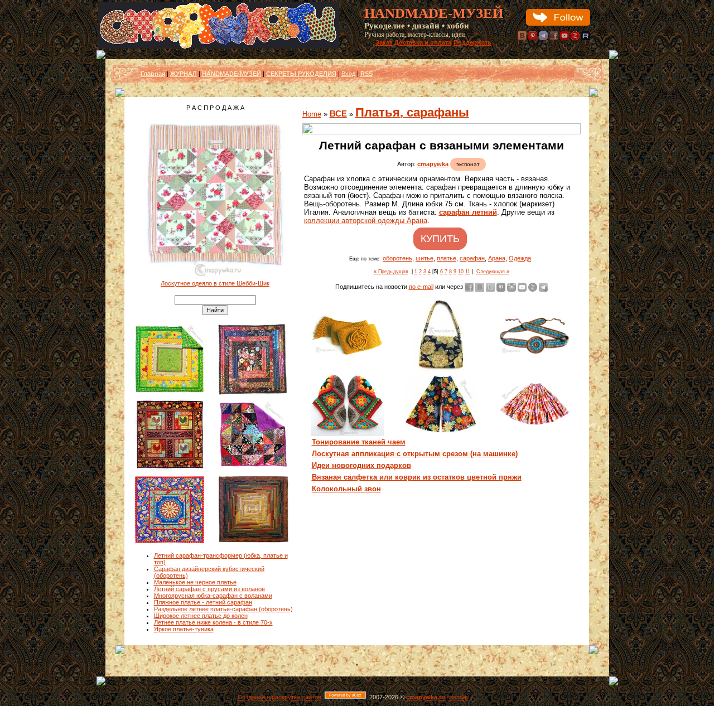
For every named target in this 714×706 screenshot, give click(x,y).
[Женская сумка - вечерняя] (440, 369)
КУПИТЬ (440, 238)
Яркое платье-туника (184, 629)
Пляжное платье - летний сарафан (203, 602)
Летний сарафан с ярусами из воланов (209, 589)
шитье (424, 258)
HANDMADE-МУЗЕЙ (231, 73)
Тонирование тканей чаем (359, 442)
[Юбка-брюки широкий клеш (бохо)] (441, 430)
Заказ (383, 42)
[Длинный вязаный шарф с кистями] (347, 354)
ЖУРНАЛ (183, 73)
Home (311, 114)
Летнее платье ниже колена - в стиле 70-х (213, 622)
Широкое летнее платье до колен (201, 615)
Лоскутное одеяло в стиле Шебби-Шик (215, 283)
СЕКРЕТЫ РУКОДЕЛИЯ (301, 73)
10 (461, 271)
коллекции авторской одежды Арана (365, 220)
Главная (153, 73)
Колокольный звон (346, 489)
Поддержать (472, 42)
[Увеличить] (441, 128)
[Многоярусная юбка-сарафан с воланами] (535, 424)
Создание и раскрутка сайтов (279, 697)
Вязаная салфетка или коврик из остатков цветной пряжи (417, 477)
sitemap (457, 697)
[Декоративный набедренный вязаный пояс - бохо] (535, 353)
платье (446, 258)
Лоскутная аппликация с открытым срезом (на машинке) (415, 453)
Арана (496, 258)
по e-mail (421, 286)
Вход (348, 73)
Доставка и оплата (422, 42)
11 (467, 271)
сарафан (472, 258)
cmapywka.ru (425, 697)
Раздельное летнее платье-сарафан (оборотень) (223, 609)
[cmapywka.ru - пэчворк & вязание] (218, 46)
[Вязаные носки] (347, 434)
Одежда (520, 258)
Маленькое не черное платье (195, 582)
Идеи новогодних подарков (361, 465)
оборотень (397, 258)
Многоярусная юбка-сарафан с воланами (213, 595)
